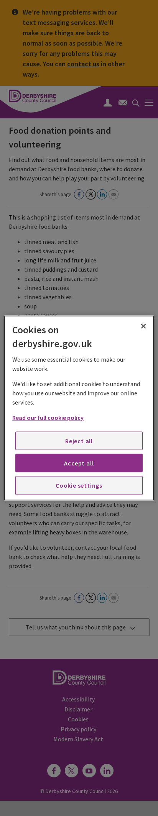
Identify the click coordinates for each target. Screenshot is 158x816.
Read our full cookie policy (48, 417)
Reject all (79, 440)
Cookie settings (79, 485)
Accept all (79, 463)
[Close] (143, 326)
